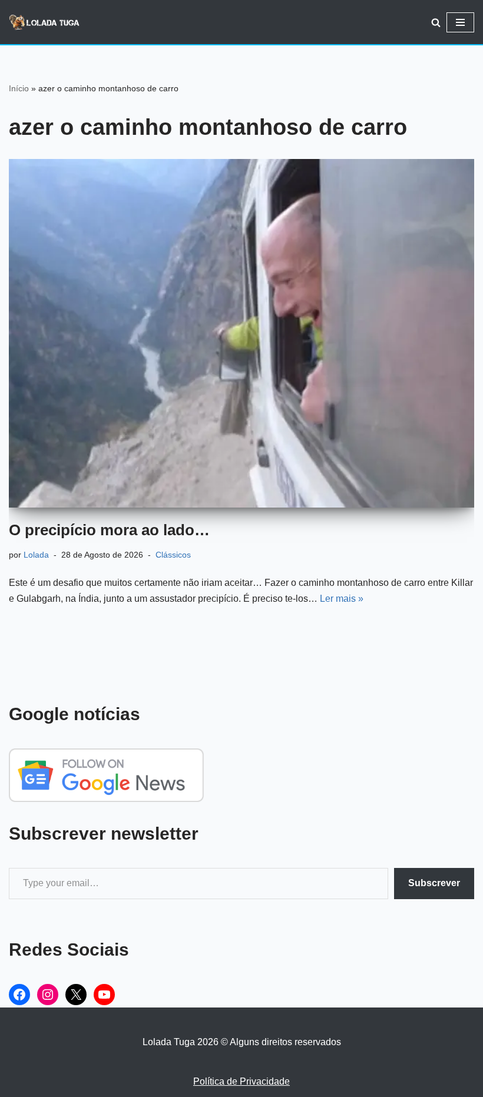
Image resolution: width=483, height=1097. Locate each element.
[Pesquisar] (436, 22)
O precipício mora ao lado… (109, 530)
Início (19, 88)
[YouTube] (104, 994)
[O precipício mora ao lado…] (241, 333)
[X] (76, 994)
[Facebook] (19, 994)
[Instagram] (47, 994)
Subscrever (434, 883)
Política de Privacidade (241, 1081)
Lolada (36, 554)
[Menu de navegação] (460, 22)
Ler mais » (341, 599)
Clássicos (173, 554)
